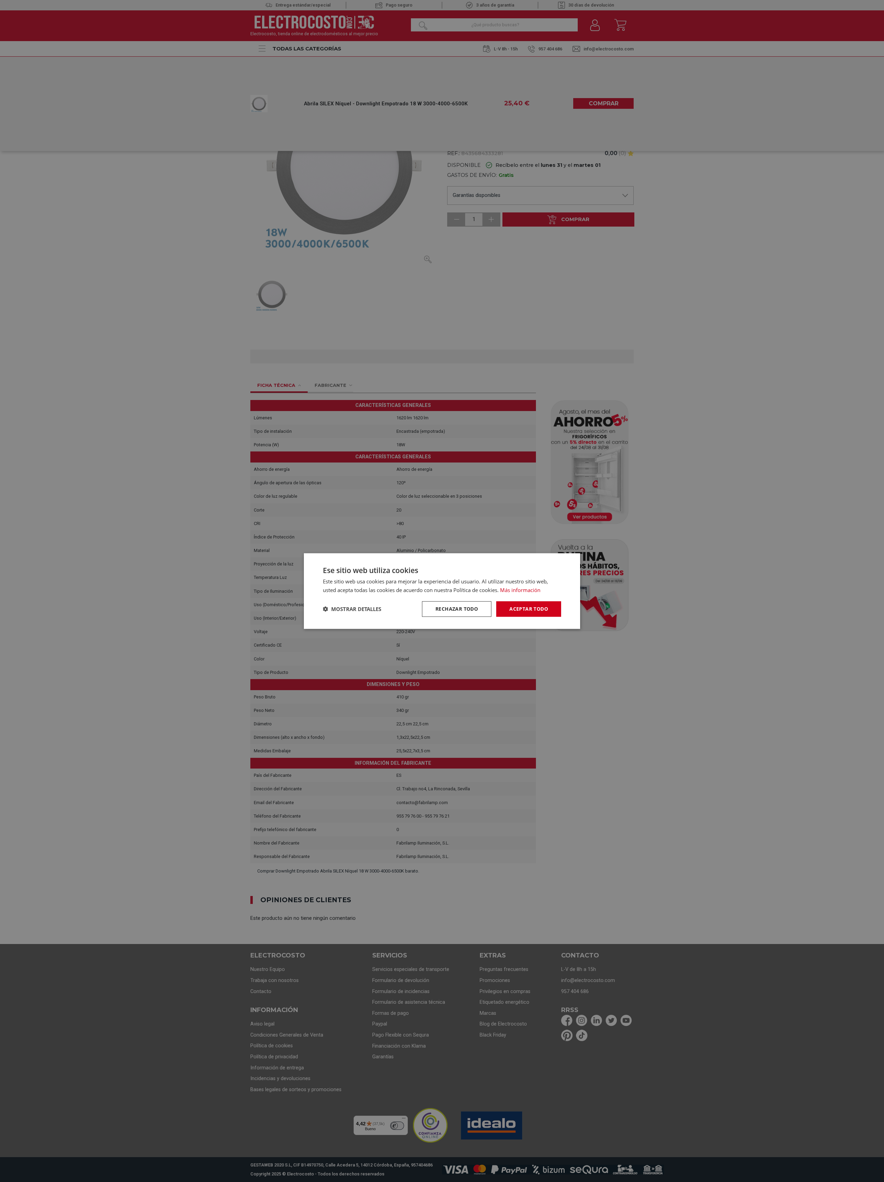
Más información (520, 590)
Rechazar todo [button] (456, 609)
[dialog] (442, 591)
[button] (352, 609)
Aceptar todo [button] (528, 609)
